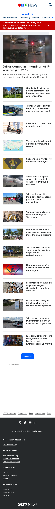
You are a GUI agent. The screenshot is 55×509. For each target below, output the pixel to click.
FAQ (31, 413)
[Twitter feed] (19, 422)
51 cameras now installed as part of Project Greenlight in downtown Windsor (39, 287)
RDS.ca (6, 495)
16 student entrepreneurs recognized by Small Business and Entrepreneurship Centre (39, 340)
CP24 (5, 472)
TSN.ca (6, 478)
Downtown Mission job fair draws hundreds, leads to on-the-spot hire (38, 303)
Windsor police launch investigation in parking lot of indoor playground (38, 321)
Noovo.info (7, 489)
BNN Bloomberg (10, 475)
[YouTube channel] (30, 422)
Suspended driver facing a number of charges (39, 160)
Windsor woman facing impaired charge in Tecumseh (38, 215)
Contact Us (22, 413)
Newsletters (40, 413)
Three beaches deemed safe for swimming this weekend (38, 144)
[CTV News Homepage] (27, 5)
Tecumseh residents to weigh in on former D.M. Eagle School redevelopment (38, 251)
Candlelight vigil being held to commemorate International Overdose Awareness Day (38, 92)
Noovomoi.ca (8, 492)
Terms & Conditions (11, 458)
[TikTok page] (24, 422)
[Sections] (4, 5)
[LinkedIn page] (35, 422)
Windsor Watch (10, 18)
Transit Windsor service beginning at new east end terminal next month (38, 108)
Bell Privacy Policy (10, 455)
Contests (46, 18)
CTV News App (9, 413)
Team (49, 413)
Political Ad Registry (11, 461)
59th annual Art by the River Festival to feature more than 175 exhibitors (38, 232)
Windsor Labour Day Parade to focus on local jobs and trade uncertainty (38, 198)
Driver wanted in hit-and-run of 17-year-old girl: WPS (26, 68)
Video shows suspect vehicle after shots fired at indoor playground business (38, 180)
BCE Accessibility (10, 445)
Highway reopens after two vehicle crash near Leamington (38, 268)
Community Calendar (29, 18)
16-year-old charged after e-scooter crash (39, 124)
